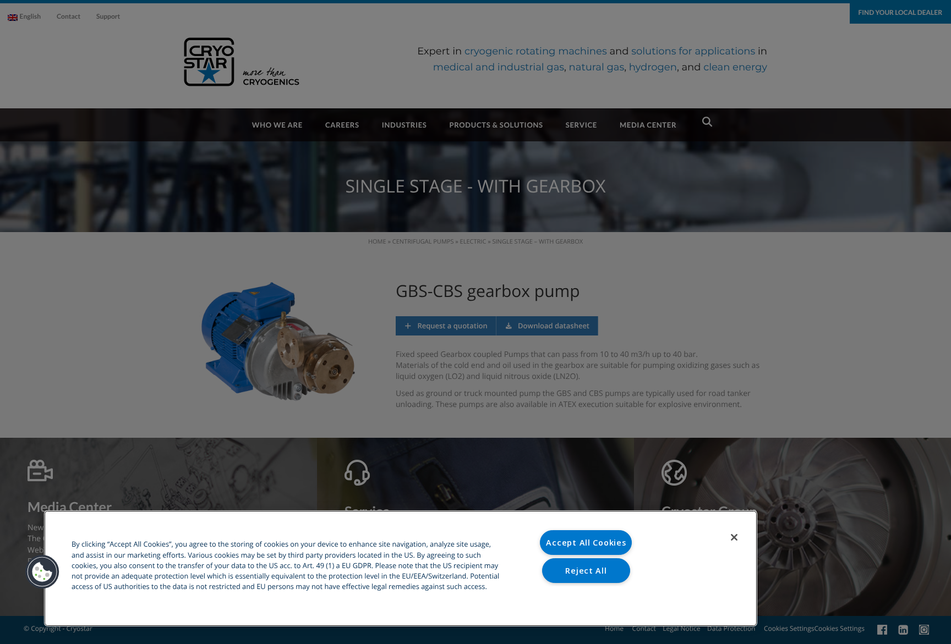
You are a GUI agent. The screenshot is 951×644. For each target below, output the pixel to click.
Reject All (585, 570)
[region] (400, 568)
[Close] (734, 537)
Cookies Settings (586, 598)
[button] (42, 572)
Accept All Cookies (586, 542)
